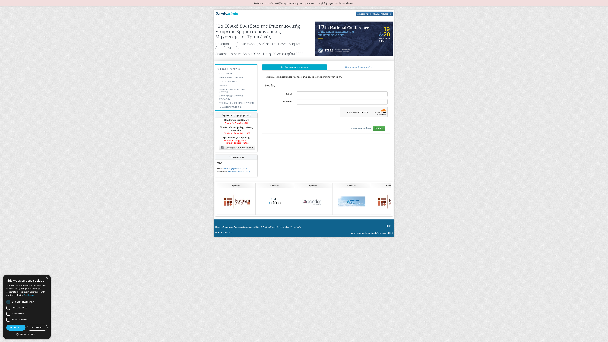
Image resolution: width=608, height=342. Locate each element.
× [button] (47, 278)
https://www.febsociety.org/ (239, 172)
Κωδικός (287, 101)
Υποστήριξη (296, 227)
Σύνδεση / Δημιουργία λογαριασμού (374, 14)
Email (289, 93)
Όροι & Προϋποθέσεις (265, 227)
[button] (27, 334)
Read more (29, 295)
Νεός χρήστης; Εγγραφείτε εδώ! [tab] (358, 67)
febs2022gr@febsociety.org (235, 169)
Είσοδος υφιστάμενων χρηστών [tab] (294, 67)
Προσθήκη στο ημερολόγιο (238, 147)
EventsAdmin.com (378, 233)
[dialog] (27, 307)
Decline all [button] (37, 327)
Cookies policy (282, 227)
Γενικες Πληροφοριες (228, 68)
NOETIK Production (223, 232)
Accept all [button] (16, 327)
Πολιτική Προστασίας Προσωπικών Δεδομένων (235, 227)
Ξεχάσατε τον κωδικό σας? (360, 128)
